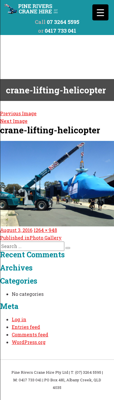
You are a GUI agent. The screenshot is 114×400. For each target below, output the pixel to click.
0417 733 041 (60, 30)
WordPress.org (29, 342)
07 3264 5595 (63, 21)
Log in (19, 319)
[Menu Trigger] (100, 12)
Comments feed (30, 334)
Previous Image (18, 113)
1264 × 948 (45, 230)
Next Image (13, 121)
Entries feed (26, 327)
